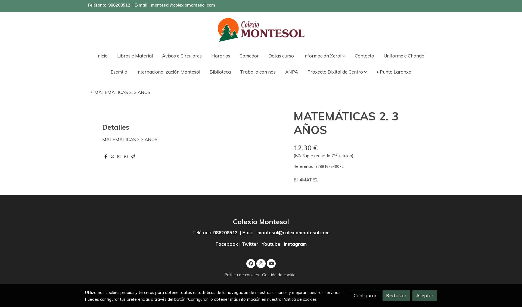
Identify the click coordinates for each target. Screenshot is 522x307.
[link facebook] (251, 263)
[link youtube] (271, 263)
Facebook (227, 244)
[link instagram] (261, 263)
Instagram (295, 244)
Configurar (365, 295)
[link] (261, 30)
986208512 (119, 5)
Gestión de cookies (279, 274)
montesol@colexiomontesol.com (183, 5)
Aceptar (424, 295)
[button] (324, 56)
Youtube (271, 244)
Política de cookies (242, 274)
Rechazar (396, 295)
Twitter (250, 244)
